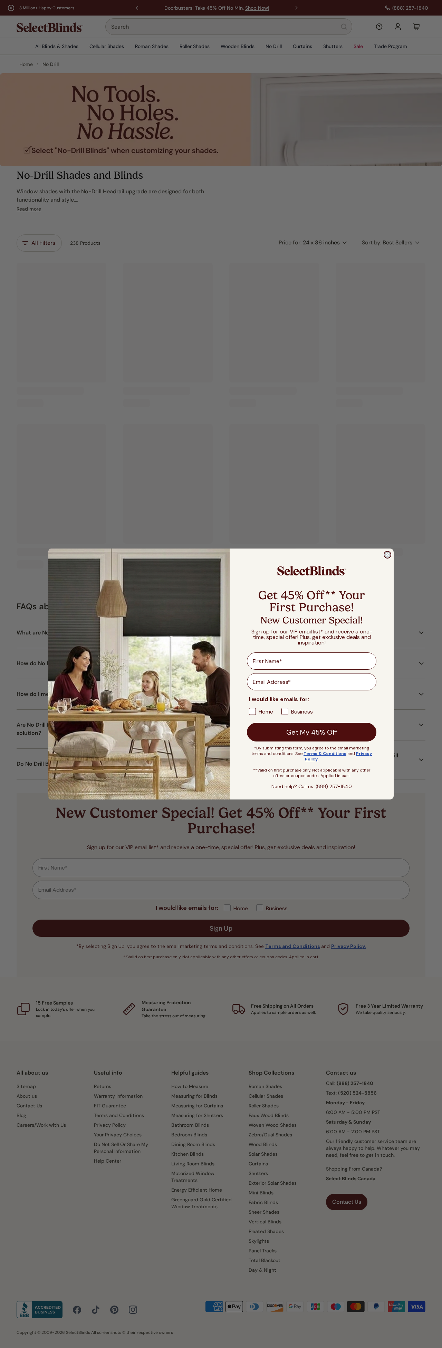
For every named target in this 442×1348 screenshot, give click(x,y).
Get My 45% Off (311, 732)
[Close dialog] (387, 554)
